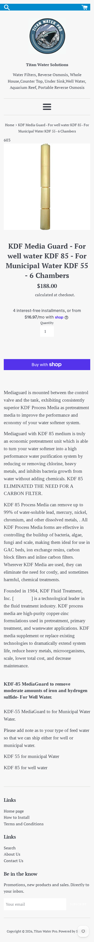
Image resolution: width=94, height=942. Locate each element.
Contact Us (13, 860)
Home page (14, 811)
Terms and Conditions (24, 824)
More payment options (47, 374)
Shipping (26, 294)
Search (10, 848)
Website (22, 598)
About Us (12, 854)
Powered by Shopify (73, 931)
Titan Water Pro (45, 931)
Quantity (47, 323)
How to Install (17, 817)
